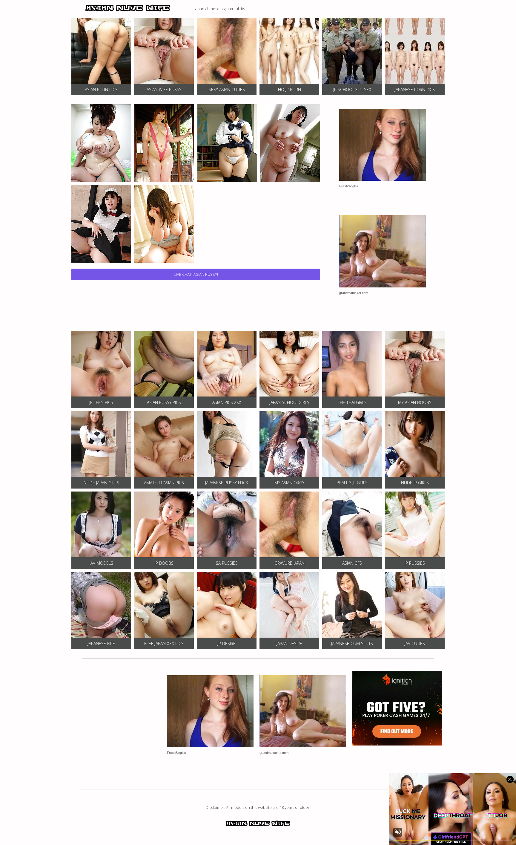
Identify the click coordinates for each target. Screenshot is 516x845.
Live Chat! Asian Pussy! (196, 274)
